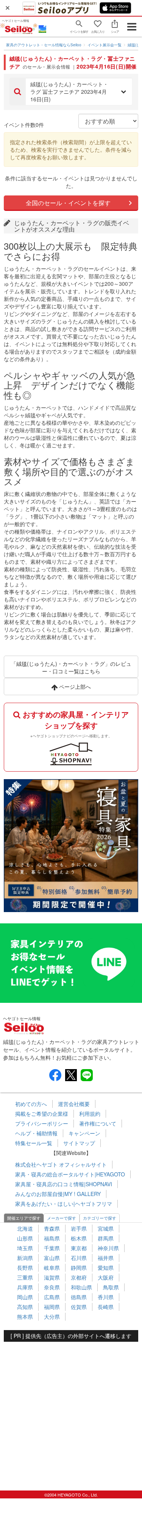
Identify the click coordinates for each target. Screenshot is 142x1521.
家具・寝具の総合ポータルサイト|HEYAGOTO (70, 1174)
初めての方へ (31, 1104)
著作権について (97, 1123)
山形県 (25, 1238)
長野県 (25, 1267)
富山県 (52, 1258)
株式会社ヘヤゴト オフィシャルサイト (61, 1164)
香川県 (106, 1297)
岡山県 (25, 1297)
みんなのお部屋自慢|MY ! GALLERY (58, 1194)
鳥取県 (111, 1287)
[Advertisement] (71, 1412)
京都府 (79, 1277)
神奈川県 (108, 1248)
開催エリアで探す (24, 1218)
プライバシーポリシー (41, 1123)
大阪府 (106, 1277)
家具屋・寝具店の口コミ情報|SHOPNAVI (63, 1184)
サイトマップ (79, 1143)
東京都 (79, 1248)
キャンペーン (84, 1133)
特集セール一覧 (33, 1143)
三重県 (25, 1277)
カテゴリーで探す (99, 1218)
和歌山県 (81, 1287)
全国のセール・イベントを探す (68, 202)
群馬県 (106, 1238)
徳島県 (79, 1297)
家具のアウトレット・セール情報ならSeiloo (43, 44)
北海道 (25, 1228)
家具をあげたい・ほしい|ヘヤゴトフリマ (63, 1203)
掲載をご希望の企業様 (41, 1113)
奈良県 (52, 1287)
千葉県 (52, 1248)
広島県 (52, 1297)
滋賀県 (52, 1277)
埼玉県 (25, 1248)
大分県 (52, 1316)
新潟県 (25, 1258)
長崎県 (106, 1306)
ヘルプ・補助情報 (36, 1133)
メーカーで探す (61, 1218)
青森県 (52, 1228)
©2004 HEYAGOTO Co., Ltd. (71, 1495)
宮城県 (106, 1228)
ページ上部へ (74, 686)
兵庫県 (25, 1287)
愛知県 (106, 1267)
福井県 (106, 1258)
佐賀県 (79, 1306)
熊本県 (25, 1316)
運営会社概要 (74, 1104)
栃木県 (79, 1238)
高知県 (25, 1306)
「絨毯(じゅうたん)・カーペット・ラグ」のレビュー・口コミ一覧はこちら (71, 667)
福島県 (52, 1238)
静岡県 (79, 1267)
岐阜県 (52, 1267)
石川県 (79, 1258)
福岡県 (52, 1306)
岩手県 (79, 1228)
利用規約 (89, 1113)
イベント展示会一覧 (104, 44)
